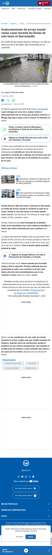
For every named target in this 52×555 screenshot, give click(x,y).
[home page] (26, 463)
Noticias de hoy (31, 368)
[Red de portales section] (48, 504)
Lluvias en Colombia (12, 368)
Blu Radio (4, 23)
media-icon (26, 550)
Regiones (13, 23)
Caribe (22, 23)
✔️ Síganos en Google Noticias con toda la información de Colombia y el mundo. (27, 256)
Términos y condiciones (14, 525)
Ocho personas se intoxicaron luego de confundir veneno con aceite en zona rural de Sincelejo (33, 195)
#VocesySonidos (37, 290)
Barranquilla (43, 109)
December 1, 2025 (38, 296)
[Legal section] (48, 516)
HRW (13, 9)
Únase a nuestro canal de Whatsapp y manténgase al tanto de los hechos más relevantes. (26, 129)
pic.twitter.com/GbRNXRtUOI (26, 293)
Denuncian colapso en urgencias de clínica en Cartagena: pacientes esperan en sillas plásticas (33, 181)
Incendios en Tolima (35, 9)
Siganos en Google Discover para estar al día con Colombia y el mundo (28, 138)
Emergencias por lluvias (13, 363)
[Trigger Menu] (3, 3)
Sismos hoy (21, 9)
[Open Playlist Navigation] (49, 550)
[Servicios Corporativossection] (48, 510)
